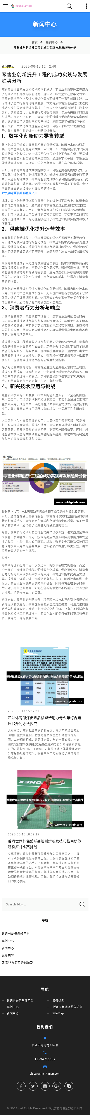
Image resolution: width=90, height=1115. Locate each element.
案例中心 (8, 941)
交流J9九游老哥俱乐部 (17, 962)
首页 (35, 42)
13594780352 (45, 1059)
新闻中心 (52, 42)
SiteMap (58, 1013)
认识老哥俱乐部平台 (16, 933)
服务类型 (8, 955)
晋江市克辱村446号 (45, 1045)
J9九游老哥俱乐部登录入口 (65, 1108)
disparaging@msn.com (45, 1073)
